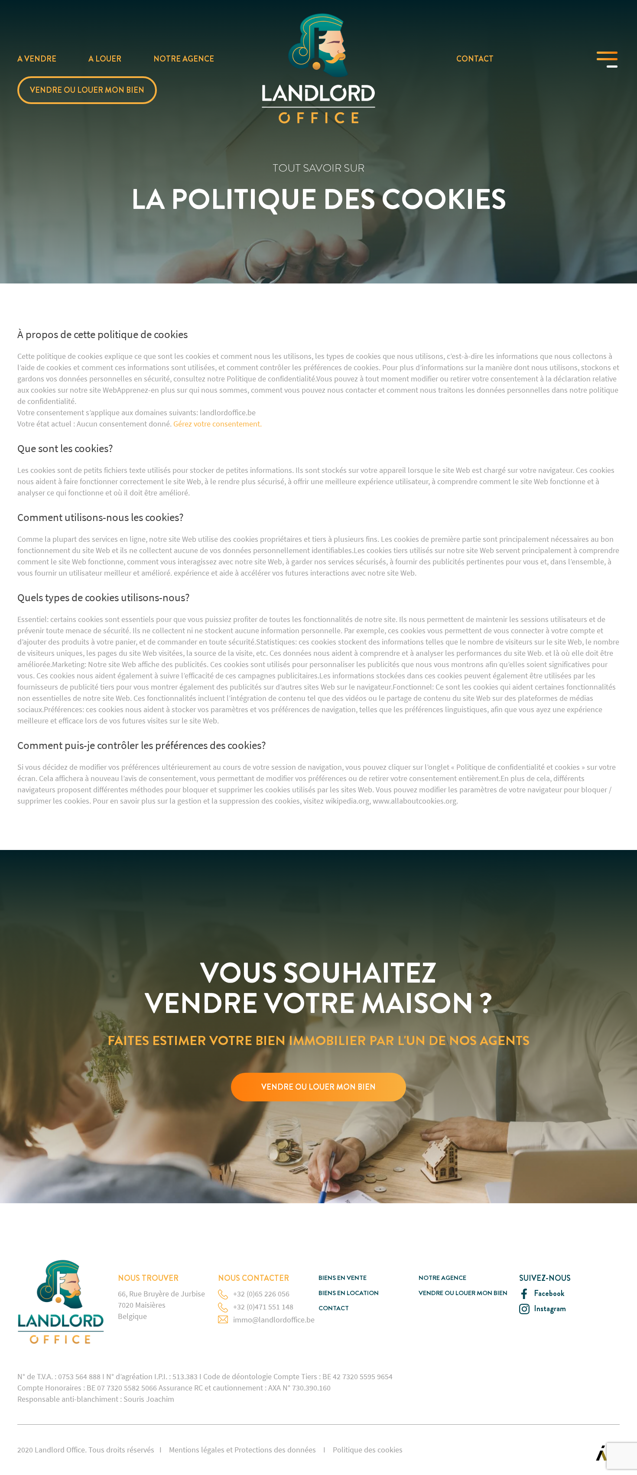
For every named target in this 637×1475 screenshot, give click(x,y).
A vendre (36, 59)
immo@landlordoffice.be (274, 1320)
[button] (318, 1087)
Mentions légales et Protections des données (242, 1450)
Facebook (549, 1293)
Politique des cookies (368, 1450)
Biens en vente (342, 1278)
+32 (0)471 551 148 (263, 1307)
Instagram (550, 1308)
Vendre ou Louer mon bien (87, 90)
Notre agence (183, 59)
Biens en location (348, 1293)
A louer (104, 59)
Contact (475, 59)
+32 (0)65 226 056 (261, 1294)
